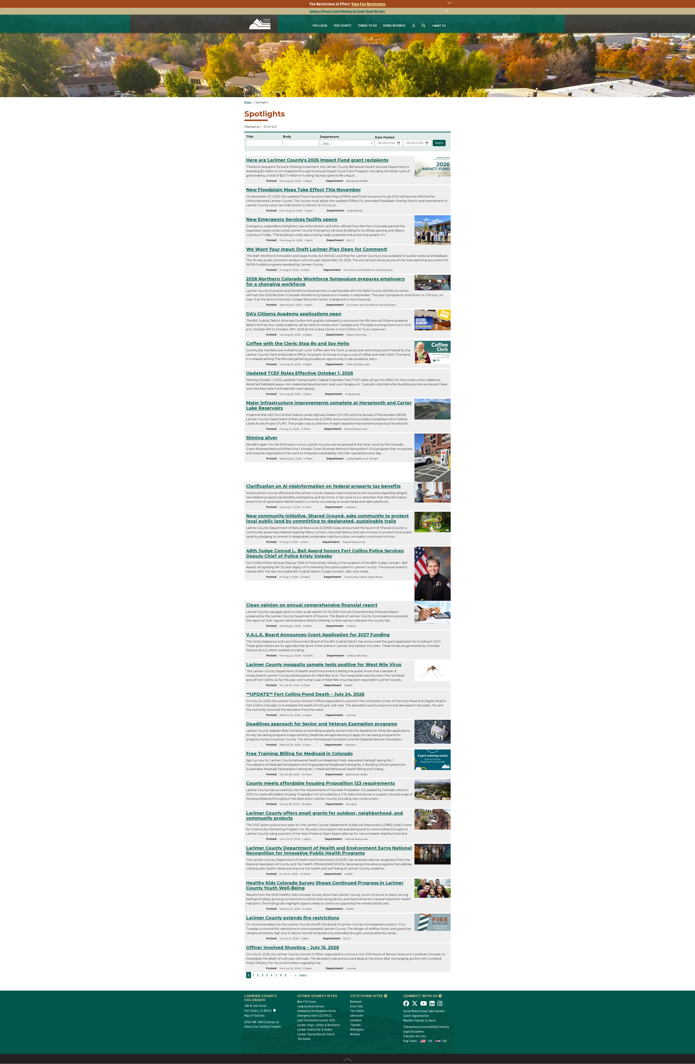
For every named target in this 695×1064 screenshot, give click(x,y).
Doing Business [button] (394, 25)
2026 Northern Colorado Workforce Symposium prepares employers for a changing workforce (325, 281)
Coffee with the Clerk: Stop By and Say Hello (297, 343)
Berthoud (355, 1001)
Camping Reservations (310, 1006)
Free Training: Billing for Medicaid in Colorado (299, 753)
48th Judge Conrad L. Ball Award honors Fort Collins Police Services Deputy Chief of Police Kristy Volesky (325, 553)
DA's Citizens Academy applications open (293, 313)
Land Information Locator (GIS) (316, 1020)
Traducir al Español (674, 35)
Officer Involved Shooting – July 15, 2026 (292, 947)
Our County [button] (342, 25)
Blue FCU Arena (306, 1001)
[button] (414, 25)
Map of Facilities (254, 1015)
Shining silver (261, 437)
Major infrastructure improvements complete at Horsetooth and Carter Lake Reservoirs (329, 405)
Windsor (355, 1034)
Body (287, 136)
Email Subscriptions (433, 1011)
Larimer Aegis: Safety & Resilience (318, 1025)
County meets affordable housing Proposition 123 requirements (320, 783)
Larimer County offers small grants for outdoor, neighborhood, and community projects (324, 815)
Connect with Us (421, 996)
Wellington (357, 1029)
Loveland (355, 1020)
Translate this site (414, 1036)
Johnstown (356, 1015)
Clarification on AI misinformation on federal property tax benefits (323, 486)
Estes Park (356, 1006)
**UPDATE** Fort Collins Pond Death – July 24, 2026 (305, 694)
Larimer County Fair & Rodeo (314, 1029)
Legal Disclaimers (413, 1031)
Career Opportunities (416, 1016)
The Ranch (304, 1039)
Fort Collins (357, 1011)
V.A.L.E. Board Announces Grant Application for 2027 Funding (318, 634)
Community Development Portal (316, 1011)
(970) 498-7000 (254, 1022)
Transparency (411, 1027)
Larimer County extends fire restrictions (292, 917)
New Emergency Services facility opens (291, 219)
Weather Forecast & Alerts (419, 1020)
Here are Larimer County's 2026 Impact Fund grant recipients (317, 160)
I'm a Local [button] (320, 25)
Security (444, 1027)
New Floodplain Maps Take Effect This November (303, 189)
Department (329, 137)
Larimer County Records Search (316, 1034)
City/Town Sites (367, 996)
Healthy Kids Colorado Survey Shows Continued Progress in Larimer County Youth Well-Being (325, 885)
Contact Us (272, 1022)
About (248, 1026)
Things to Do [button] (367, 25)
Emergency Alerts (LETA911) (314, 1015)
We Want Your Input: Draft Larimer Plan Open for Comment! (316, 249)
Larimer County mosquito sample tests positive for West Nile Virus (323, 664)
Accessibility (429, 1027)
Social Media (411, 1011)
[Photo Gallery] (654, 35)
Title (249, 136)
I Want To (439, 26)
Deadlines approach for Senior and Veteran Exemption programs (321, 723)
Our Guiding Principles (267, 1026)
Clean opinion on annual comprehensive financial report (311, 605)
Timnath (355, 1025)
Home (247, 102)
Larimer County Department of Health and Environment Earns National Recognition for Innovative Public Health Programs (329, 850)
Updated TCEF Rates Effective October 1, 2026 (299, 373)
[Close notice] (450, 2)
